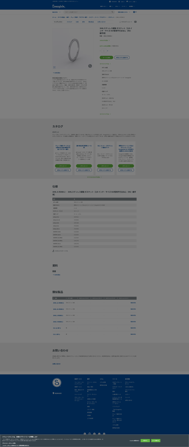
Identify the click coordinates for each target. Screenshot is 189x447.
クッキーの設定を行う (134, 440)
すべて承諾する (155, 440)
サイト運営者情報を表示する (23, 445)
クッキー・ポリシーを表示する (9, 445)
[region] (94, 440)
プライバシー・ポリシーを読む (9, 443)
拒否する (145, 440)
